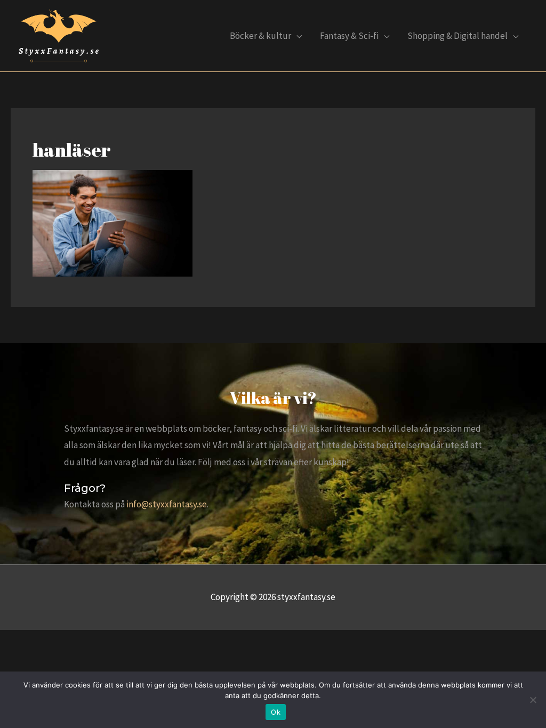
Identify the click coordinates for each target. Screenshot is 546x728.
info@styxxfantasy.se (166, 504)
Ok (275, 712)
